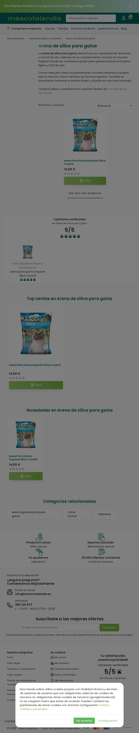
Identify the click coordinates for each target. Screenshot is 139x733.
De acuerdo (84, 721)
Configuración (107, 721)
